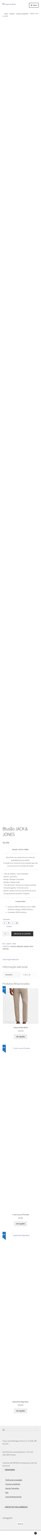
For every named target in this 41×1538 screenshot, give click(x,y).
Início (6, 14)
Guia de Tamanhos (12, 1488)
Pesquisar (20, 1534)
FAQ (6, 1492)
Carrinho (31, 1532)
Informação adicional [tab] (11, 959)
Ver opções (20, 1036)
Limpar (9, 926)
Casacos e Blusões (22, 14)
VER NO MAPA (10, 1470)
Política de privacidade (13, 1480)
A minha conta (7, 1534)
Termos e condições (12, 1484)
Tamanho (6, 919)
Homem (12, 14)
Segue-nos (20, 1523)
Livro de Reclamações (13, 1497)
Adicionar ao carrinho (22, 934)
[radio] (4, 923)
